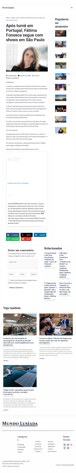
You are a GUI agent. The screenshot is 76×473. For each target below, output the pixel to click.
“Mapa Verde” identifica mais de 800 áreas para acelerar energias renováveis (18, 392)
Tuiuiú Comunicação (68, 465)
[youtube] (68, 444)
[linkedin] (64, 448)
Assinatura (51, 444)
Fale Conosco (52, 451)
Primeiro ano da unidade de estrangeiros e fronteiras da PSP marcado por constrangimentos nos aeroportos (18, 341)
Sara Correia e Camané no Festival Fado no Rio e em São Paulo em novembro (65, 288)
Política (37, 441)
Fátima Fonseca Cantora (35, 226)
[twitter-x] (71, 444)
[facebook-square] (64, 444)
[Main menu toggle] (72, 8)
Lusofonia (20, 449)
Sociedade (20, 444)
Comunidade (21, 447)
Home (7, 17)
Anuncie (50, 441)
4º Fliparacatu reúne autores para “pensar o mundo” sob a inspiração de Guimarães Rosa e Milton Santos (50, 290)
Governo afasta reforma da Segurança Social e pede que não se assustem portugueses (55, 340)
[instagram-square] (68, 448)
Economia (38, 444)
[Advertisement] (62, 169)
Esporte (38, 451)
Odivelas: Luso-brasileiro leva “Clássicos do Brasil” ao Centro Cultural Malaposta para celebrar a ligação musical (65, 265)
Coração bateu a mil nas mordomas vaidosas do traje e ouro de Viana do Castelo (50, 259)
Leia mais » (6, 360)
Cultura (13, 17)
